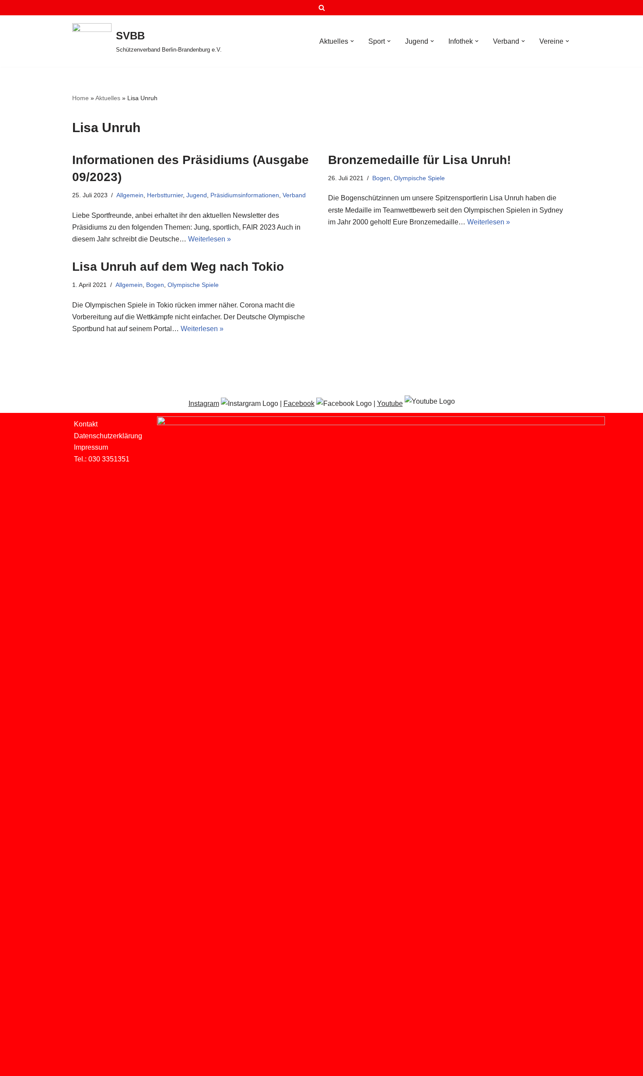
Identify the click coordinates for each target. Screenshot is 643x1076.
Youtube (390, 403)
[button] (352, 41)
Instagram (204, 403)
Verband (294, 195)
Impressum (91, 447)
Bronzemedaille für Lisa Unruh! (419, 160)
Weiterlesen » (209, 239)
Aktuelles (107, 97)
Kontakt (86, 424)
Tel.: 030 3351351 (101, 459)
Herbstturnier (165, 195)
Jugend (196, 195)
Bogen (381, 178)
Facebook (299, 403)
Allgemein (129, 195)
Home (80, 97)
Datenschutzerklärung (108, 436)
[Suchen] (321, 7)
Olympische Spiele (419, 178)
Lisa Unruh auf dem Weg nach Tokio (178, 266)
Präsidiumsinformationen (244, 195)
